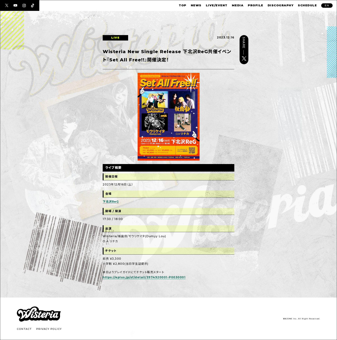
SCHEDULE (307, 5)
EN (327, 5)
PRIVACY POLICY (49, 329)
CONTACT (24, 329)
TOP (182, 5)
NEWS (196, 5)
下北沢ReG (111, 201)
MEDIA (238, 5)
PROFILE (255, 5)
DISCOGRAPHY (281, 5)
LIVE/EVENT (216, 5)
